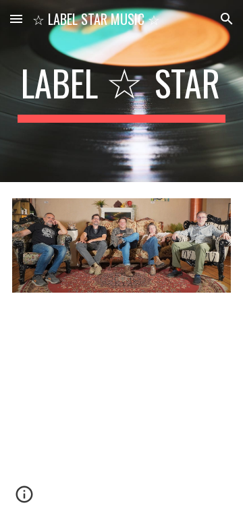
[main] (121, 91)
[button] (16, 18)
